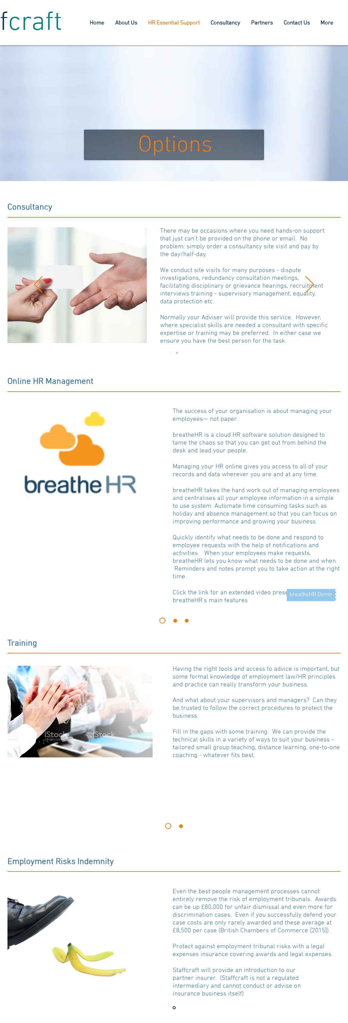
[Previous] (38, 285)
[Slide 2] (175, 621)
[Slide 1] (162, 620)
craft (35, 23)
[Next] (310, 285)
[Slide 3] (187, 621)
